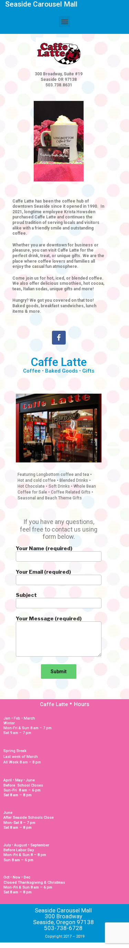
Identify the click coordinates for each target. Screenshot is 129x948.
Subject (26, 595)
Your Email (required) (43, 572)
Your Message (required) (49, 619)
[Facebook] (59, 338)
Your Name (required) (44, 549)
